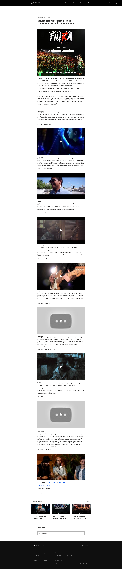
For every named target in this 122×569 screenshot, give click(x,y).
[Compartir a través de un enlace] (44, 493)
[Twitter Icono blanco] (43, 545)
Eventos (48, 488)
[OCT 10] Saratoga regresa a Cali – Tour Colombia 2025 (80, 517)
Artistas (43, 488)
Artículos (39, 488)
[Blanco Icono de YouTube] (34, 545)
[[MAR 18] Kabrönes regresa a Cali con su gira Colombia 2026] (61, 509)
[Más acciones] (84, 17)
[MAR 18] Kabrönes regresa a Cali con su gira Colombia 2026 (59, 517)
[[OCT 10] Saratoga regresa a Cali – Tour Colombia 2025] (81, 509)
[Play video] (61, 141)
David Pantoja (85, 565)
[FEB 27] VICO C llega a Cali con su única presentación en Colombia (39, 517)
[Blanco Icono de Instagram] (36, 545)
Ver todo (89, 501)
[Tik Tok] (39, 545)
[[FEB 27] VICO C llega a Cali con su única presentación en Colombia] (40, 509)
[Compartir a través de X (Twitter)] (41, 493)
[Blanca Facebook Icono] (41, 545)
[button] (88, 2)
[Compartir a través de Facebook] (38, 493)
